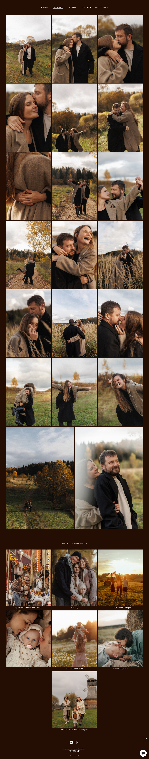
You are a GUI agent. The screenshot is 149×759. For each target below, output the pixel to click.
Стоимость (86, 7)
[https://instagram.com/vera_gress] (77, 742)
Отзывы (72, 7)
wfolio (78, 756)
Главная (44, 7)
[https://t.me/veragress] (71, 742)
